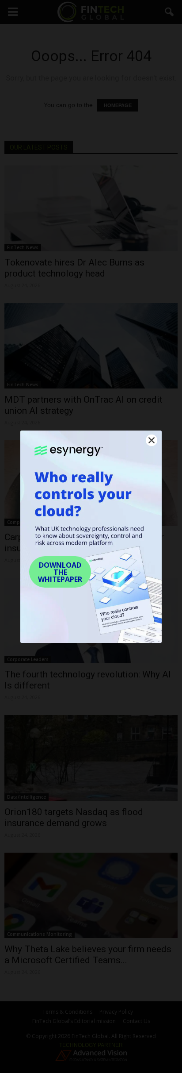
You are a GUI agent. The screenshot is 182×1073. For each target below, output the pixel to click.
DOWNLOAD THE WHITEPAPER (60, 572)
